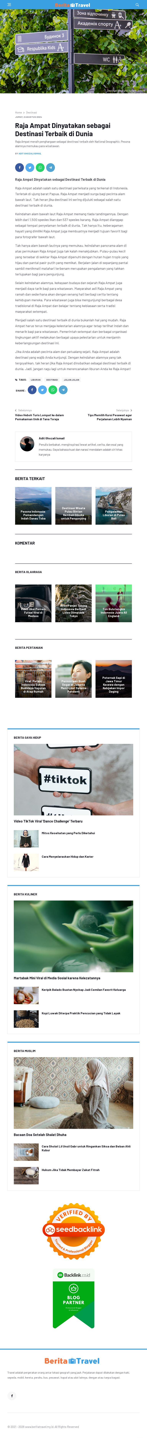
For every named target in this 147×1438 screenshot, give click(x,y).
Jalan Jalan (71, 379)
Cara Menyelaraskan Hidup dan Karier (67, 856)
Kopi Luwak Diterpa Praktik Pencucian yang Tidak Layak (81, 1013)
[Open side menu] (9, 5)
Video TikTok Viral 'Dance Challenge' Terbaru (48, 821)
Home (18, 112)
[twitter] (29, 167)
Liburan (35, 379)
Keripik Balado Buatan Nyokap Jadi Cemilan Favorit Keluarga (84, 989)
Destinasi (31, 112)
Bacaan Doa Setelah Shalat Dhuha (40, 1135)
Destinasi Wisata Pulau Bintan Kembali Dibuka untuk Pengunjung (73, 513)
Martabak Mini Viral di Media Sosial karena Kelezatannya (57, 978)
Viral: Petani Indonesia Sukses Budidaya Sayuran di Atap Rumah (33, 686)
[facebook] (19, 167)
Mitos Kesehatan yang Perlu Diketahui (68, 833)
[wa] (40, 167)
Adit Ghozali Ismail (30, 153)
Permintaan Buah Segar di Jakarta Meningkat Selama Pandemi (73, 686)
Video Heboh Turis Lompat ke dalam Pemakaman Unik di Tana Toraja (39, 417)
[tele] (50, 167)
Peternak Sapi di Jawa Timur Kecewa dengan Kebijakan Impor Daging (113, 684)
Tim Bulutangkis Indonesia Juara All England (114, 612)
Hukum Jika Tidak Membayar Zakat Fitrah (71, 1170)
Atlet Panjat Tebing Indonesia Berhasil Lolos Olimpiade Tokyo (73, 611)
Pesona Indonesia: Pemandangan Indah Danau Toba (33, 515)
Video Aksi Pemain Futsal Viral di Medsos (33, 612)
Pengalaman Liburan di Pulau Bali (114, 515)
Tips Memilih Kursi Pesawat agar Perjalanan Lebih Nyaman (110, 417)
